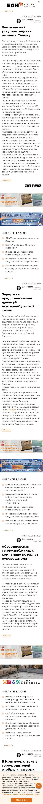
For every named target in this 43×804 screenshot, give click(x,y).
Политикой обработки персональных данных (21, 794)
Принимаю (21, 800)
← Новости (7, 11)
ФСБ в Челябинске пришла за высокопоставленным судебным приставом (21, 716)
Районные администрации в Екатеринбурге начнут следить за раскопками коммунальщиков (22, 699)
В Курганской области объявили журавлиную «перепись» (21, 708)
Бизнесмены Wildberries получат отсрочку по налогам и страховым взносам (22, 268)
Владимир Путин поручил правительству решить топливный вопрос (22, 735)
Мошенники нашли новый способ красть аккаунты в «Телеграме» (21, 522)
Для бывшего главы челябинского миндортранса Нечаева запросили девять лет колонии (22, 726)
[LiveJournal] (39, 185)
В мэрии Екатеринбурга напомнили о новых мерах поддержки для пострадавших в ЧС (23, 487)
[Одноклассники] (29, 185)
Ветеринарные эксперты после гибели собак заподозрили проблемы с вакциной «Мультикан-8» (21, 499)
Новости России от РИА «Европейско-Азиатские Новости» (15, 5)
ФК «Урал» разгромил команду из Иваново (22, 239)
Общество (7, 180)
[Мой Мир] (36, 185)
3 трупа (12, 410)
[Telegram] (33, 185)
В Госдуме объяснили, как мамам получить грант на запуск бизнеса (22, 260)
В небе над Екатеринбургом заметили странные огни (19, 253)
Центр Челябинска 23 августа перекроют (20, 246)
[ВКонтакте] (26, 185)
